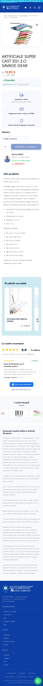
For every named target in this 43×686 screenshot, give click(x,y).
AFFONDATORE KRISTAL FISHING (17, 320)
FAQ (5, 618)
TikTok (5, 661)
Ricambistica (32, 673)
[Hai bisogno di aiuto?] (38, 680)
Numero (6, 132)
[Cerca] (26, 8)
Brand (31, 677)
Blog (5, 625)
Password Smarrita (9, 641)
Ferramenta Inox (11, 673)
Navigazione (22, 673)
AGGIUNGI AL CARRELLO (26, 147)
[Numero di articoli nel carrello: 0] (34, 7)
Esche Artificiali (23, 16)
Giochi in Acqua (22, 677)
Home (5, 16)
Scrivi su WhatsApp (22, 160)
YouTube (6, 665)
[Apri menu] (39, 8)
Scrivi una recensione (23, 384)
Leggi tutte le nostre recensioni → (22, 389)
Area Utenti (7, 635)
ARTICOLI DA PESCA (13, 16)
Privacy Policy (8, 615)
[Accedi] (30, 7)
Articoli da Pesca (9, 677)
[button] (37, 25)
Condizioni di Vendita (10, 611)
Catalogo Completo (9, 621)
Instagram (6, 658)
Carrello (6, 645)
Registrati (6, 638)
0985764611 (19, 164)
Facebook (6, 655)
